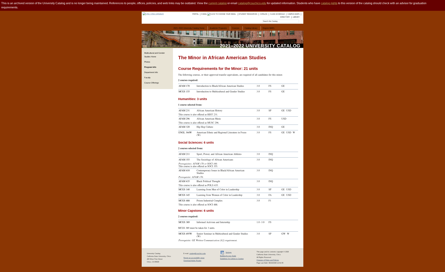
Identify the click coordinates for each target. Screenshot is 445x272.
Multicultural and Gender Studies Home (154, 55)
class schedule (277, 14)
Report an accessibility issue (194, 258)
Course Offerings (151, 83)
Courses (235, 28)
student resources (248, 14)
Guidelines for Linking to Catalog (232, 259)
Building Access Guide (228, 256)
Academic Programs (218, 28)
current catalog (217, 3)
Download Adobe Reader (192, 261)
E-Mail (204, 14)
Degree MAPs (268, 28)
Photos (147, 62)
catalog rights (329, 3)
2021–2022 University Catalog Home (188, 28)
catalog (263, 14)
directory (285, 17)
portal (195, 14)
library (296, 17)
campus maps (294, 14)
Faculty (147, 77)
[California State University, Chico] (153, 14)
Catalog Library (251, 28)
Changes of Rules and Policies (268, 260)
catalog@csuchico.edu (252, 3)
